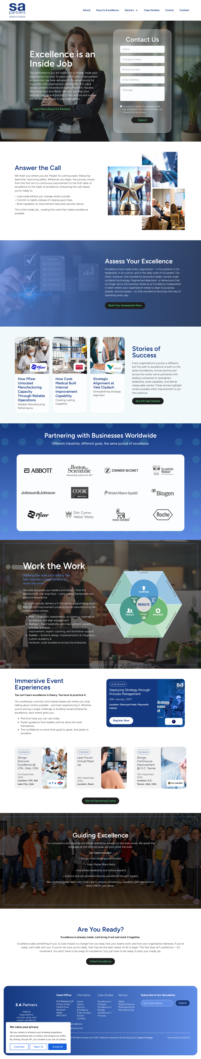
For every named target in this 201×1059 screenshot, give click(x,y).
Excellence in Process (104, 1014)
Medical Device (126, 1004)
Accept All (58, 1046)
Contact (184, 10)
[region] (38, 1037)
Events (169, 10)
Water (121, 1001)
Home (80, 1001)
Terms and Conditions (178, 1037)
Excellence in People (104, 1008)
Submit (142, 120)
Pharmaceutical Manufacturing (126, 1008)
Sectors (129, 10)
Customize (19, 1046)
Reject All (38, 1046)
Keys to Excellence (107, 10)
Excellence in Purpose (104, 1003)
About (86, 10)
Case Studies (152, 10)
